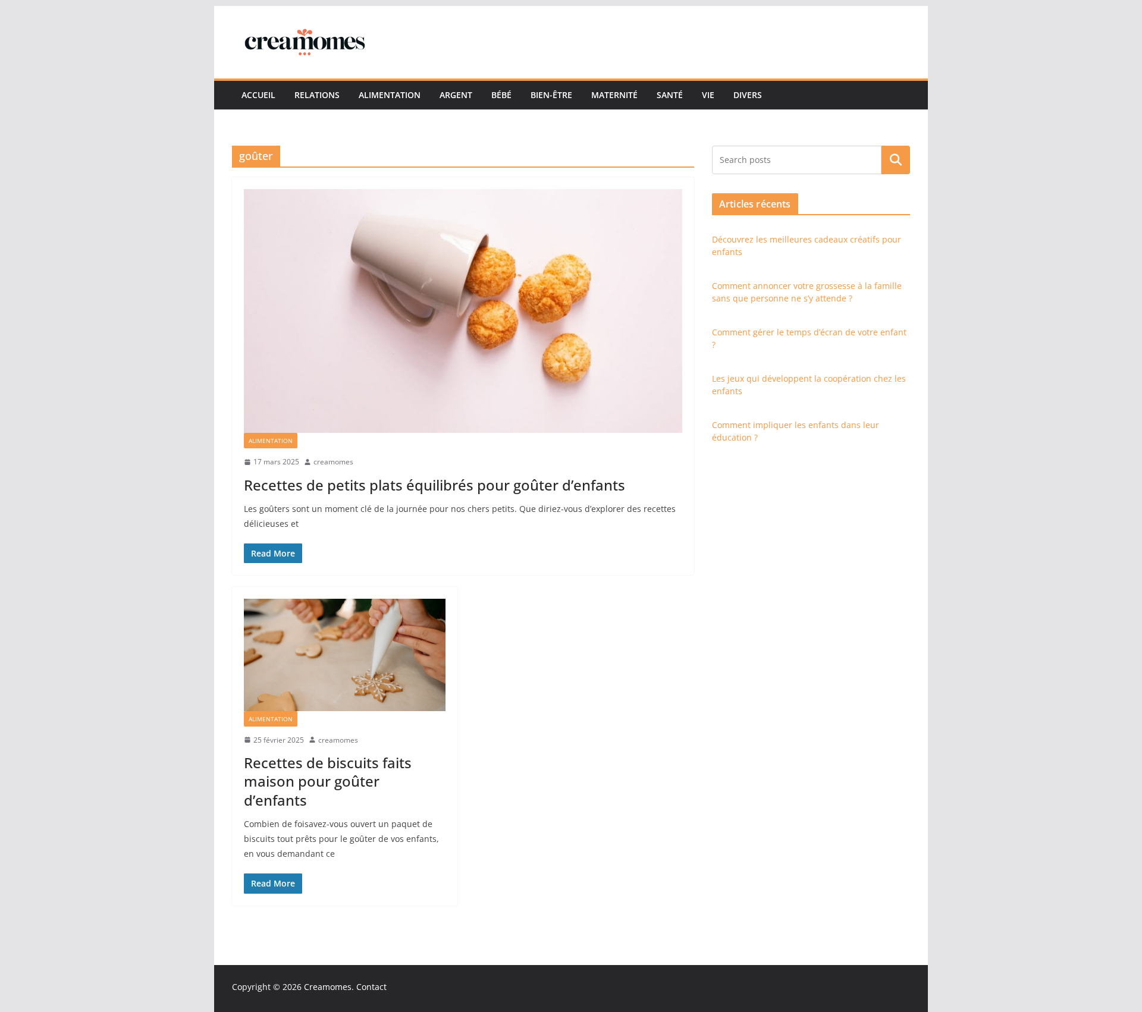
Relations (317, 94)
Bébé (501, 94)
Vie (708, 94)
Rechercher (895, 159)
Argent (456, 94)
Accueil (258, 94)
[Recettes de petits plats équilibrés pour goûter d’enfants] (463, 311)
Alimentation (390, 94)
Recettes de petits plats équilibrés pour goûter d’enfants (434, 485)
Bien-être (551, 94)
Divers (747, 94)
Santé (670, 94)
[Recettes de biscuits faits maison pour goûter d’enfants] (344, 655)
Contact (371, 986)
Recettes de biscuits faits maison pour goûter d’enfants (328, 781)
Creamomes (328, 986)
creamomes (333, 462)
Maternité (614, 94)
